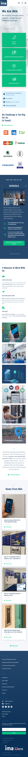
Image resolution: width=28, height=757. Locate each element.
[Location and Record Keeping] (14, 66)
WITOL (3, 716)
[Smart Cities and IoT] (14, 79)
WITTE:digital (5, 714)
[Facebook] (3, 707)
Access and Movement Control (9, 659)
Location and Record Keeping (14, 70)
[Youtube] (11, 707)
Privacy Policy (5, 742)
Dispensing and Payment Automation (14, 56)
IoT (5, 400)
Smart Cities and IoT (14, 83)
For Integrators (9, 380)
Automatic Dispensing (11, 420)
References (4, 683)
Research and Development (8, 687)
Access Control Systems (12, 339)
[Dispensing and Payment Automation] (14, 53)
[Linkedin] (9, 707)
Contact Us (4, 690)
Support (4, 693)
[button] (19, 3)
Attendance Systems (10, 360)
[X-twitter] (6, 707)
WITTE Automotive (6, 711)
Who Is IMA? (5, 680)
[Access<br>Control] (14, 38)
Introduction (4, 677)
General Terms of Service (7, 740)
